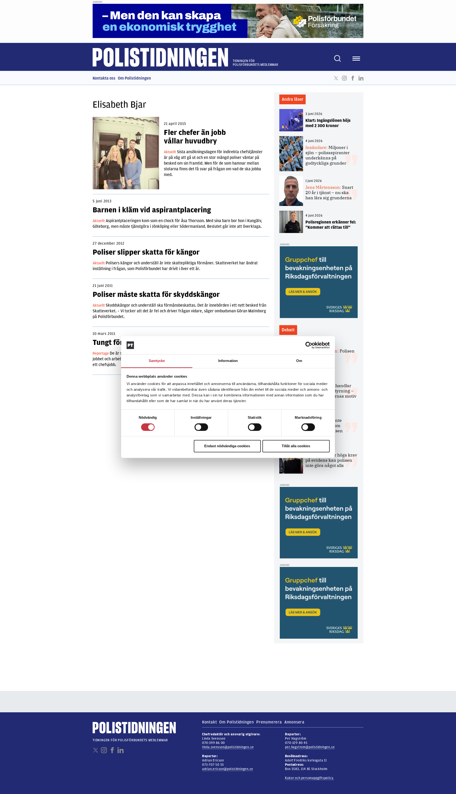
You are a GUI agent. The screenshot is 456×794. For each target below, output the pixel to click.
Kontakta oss (104, 78)
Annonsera (294, 722)
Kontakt (209, 722)
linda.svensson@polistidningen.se (228, 747)
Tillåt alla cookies (296, 446)
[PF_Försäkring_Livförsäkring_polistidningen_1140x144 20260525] (228, 21)
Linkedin (361, 78)
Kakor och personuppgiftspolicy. (309, 778)
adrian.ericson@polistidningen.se (227, 769)
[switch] (201, 427)
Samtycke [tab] (157, 361)
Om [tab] (299, 361)
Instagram (344, 78)
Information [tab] (228, 361)
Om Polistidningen (134, 78)
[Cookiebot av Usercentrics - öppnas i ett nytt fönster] (309, 345)
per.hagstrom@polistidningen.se (310, 747)
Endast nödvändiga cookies (227, 446)
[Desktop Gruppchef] (319, 282)
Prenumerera (269, 722)
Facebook (352, 78)
